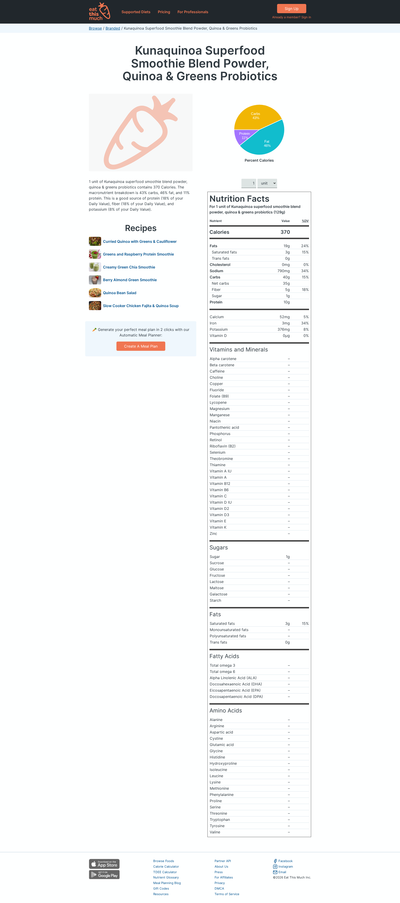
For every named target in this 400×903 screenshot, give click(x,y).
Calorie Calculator (166, 866)
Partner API (223, 861)
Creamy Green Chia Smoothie (129, 267)
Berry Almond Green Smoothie (130, 279)
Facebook (285, 861)
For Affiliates (224, 877)
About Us (221, 866)
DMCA (219, 888)
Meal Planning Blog (167, 883)
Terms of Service (227, 894)
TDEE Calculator (165, 872)
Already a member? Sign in (291, 17)
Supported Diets (136, 11)
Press (219, 872)
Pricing (164, 11)
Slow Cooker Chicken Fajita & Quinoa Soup (141, 305)
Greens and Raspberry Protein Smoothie (138, 254)
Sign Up (292, 8)
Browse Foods (163, 861)
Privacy (220, 883)
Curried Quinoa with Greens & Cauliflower (140, 241)
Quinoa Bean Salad (119, 292)
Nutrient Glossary (166, 877)
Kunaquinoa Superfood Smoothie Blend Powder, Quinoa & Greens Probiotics (200, 63)
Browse (95, 28)
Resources (161, 894)
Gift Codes (161, 888)
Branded (113, 28)
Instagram (285, 866)
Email (282, 872)
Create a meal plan (141, 346)
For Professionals (193, 11)
